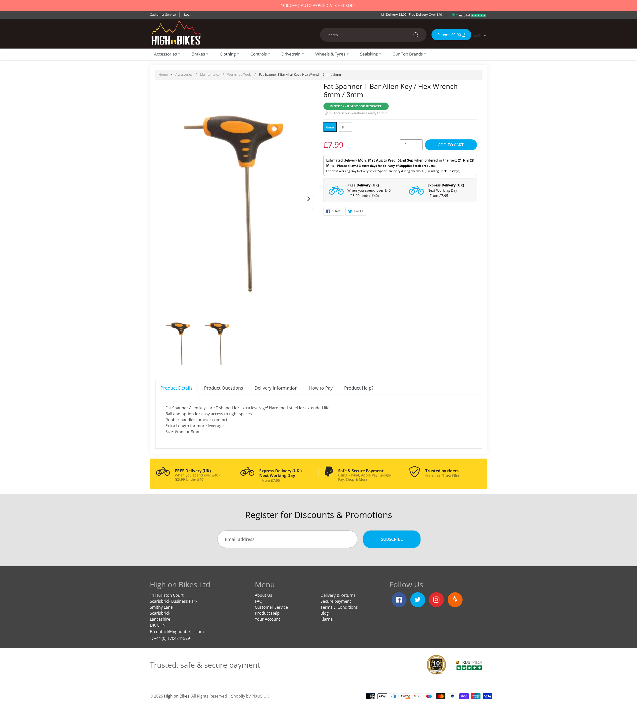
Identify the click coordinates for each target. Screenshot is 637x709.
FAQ (258, 601)
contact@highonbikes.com (179, 631)
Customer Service (163, 14)
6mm (330, 127)
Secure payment (335, 601)
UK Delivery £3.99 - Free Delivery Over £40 (411, 14)
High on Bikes (176, 696)
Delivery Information (276, 388)
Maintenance (209, 74)
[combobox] (373, 35)
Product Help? (358, 388)
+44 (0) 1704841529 (172, 638)
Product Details (176, 388)
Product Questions (223, 388)
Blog (324, 613)
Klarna (326, 619)
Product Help (267, 613)
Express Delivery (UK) (445, 185)
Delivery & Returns (338, 595)
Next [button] (308, 197)
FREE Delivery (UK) (363, 185)
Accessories (183, 74)
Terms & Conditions (339, 607)
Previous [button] (165, 197)
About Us (263, 595)
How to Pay (321, 388)
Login (188, 14)
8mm (346, 127)
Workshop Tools (239, 74)
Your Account (267, 619)
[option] (237, 197)
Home (163, 74)
